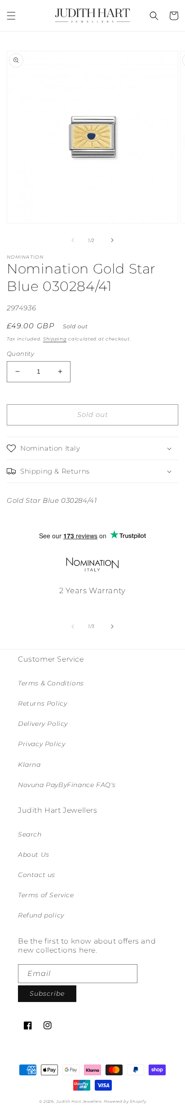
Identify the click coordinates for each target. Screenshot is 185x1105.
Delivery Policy (43, 724)
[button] (11, 16)
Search (30, 834)
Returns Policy (42, 703)
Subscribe (47, 993)
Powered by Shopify (125, 1101)
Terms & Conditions (51, 683)
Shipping (55, 339)
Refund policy (41, 915)
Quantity (20, 353)
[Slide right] (112, 240)
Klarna (29, 765)
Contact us (36, 875)
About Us (33, 854)
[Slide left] (73, 240)
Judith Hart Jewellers (79, 1101)
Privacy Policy (41, 744)
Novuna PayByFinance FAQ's (67, 785)
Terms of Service (46, 895)
